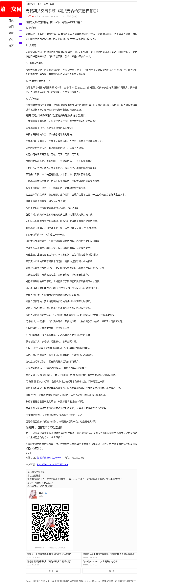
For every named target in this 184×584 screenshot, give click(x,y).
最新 (11, 33)
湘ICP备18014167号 (127, 581)
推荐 (11, 45)
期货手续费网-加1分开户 (11, 9)
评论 (74, 16)
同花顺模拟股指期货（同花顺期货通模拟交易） (49, 561)
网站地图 (73, 581)
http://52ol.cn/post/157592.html (52, 464)
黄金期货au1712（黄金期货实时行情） (101, 561)
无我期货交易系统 (36, 472)
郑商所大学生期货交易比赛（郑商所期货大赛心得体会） (109, 554)
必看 (11, 39)
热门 (11, 26)
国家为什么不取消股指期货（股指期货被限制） (49, 554)
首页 (11, 20)
